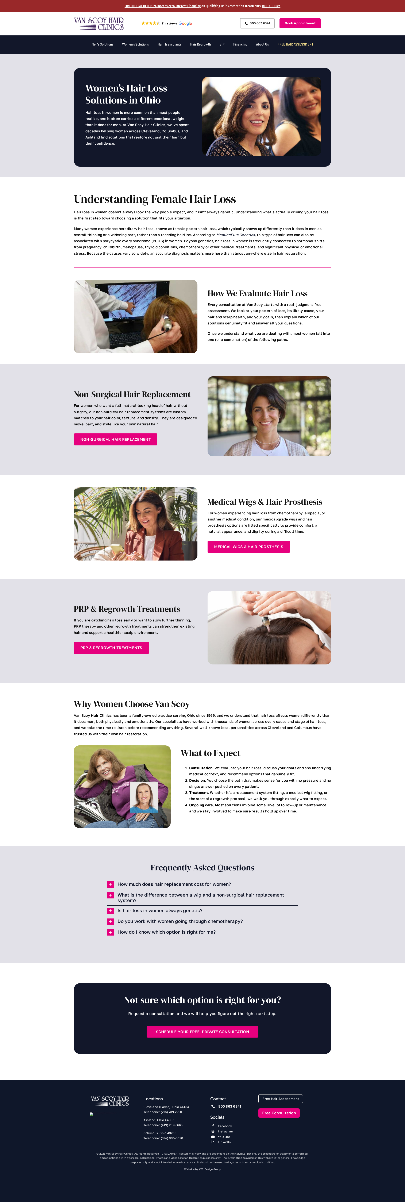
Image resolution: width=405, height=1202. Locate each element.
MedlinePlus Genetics (235, 235)
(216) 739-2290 (171, 1112)
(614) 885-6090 (172, 1138)
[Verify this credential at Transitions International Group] (106, 1120)
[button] (166, 23)
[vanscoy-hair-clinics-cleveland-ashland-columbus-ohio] (110, 1097)
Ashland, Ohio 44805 (158, 1120)
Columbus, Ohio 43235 (159, 1133)
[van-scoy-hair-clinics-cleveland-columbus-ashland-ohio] (99, 18)
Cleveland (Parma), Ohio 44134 (166, 1107)
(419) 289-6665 (172, 1125)
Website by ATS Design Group (202, 1169)
